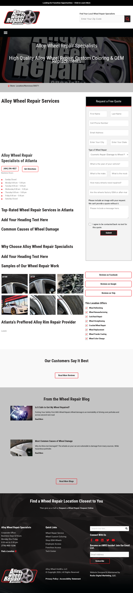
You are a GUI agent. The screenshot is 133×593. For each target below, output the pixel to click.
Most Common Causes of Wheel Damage (54, 441)
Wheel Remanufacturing (98, 312)
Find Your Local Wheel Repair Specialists (97, 14)
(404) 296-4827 (10, 168)
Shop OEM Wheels (54, 540)
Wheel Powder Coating (98, 334)
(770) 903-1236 (8, 545)
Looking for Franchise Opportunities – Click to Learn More (66, 3)
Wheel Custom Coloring (56, 536)
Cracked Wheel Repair (97, 325)
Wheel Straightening (97, 321)
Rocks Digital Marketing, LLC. (103, 575)
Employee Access (53, 544)
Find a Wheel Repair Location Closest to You (66, 501)
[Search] (126, 528)
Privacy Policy (52, 579)
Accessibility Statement (70, 579)
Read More (39, 419)
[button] (5, 33)
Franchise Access (53, 547)
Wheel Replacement (96, 330)
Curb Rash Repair (95, 316)
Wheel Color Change (97, 338)
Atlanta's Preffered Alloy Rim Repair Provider (38, 322)
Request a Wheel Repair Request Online (76, 508)
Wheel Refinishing (96, 308)
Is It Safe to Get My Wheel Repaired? (52, 407)
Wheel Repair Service (55, 533)
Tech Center (51, 551)
